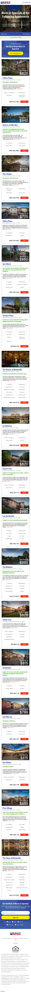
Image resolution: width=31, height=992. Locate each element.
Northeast (10, 925)
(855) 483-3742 (14, 402)
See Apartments (15, 53)
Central (21, 922)
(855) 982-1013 (14, 544)
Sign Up (15, 917)
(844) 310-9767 (14, 895)
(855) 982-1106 (14, 785)
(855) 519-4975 (14, 240)
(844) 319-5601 (14, 596)
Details (24, 101)
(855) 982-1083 (14, 292)
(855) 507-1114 (14, 492)
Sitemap (15, 943)
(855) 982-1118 (14, 693)
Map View (4, 34)
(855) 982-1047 (14, 739)
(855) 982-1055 (14, 198)
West (14, 922)
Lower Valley (19, 925)
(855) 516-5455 (14, 445)
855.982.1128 (15, 644)
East (9, 922)
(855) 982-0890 (14, 150)
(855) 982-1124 (14, 835)
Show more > (20, 89)
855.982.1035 (15, 346)
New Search (26, 34)
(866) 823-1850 (14, 102)
